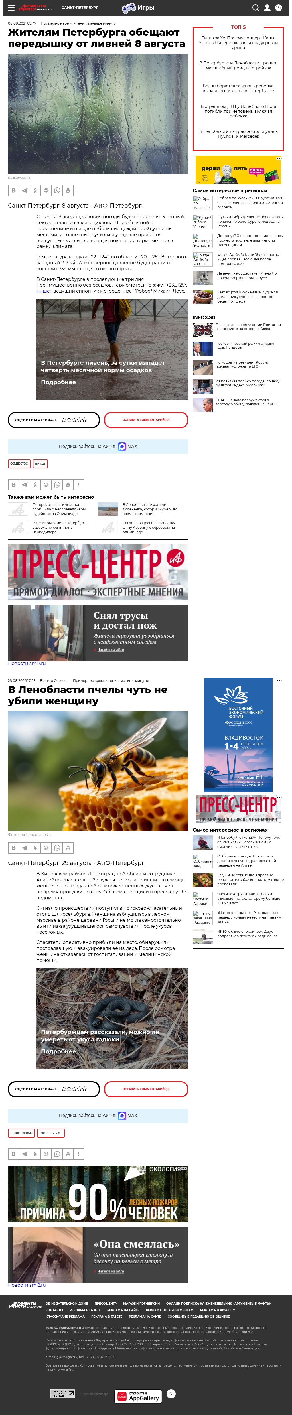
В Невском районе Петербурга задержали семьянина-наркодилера (60, 527)
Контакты (54, 1310)
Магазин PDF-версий (141, 1303)
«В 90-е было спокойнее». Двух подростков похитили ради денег (247, 933)
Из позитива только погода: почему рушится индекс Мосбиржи (247, 383)
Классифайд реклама (65, 1317)
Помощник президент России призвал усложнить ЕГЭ (242, 364)
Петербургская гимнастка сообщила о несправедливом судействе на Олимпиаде (59, 509)
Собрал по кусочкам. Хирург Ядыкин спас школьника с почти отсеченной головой (250, 202)
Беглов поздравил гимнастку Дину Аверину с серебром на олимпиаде (149, 527)
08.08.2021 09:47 (22, 23)
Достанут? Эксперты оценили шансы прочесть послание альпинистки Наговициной (250, 240)
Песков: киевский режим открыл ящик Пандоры (245, 346)
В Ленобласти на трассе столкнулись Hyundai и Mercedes (238, 134)
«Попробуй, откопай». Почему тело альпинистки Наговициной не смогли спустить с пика (248, 842)
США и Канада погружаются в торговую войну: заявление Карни (246, 402)
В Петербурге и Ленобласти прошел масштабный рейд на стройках (238, 65)
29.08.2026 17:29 (21, 680)
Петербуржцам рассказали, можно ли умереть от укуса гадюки (100, 1036)
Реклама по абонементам (170, 1310)
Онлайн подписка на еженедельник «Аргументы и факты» (218, 1303)
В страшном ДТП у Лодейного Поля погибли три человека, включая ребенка (238, 111)
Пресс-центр (106, 1303)
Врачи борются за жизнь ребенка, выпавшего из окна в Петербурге (238, 88)
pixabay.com (19, 177)
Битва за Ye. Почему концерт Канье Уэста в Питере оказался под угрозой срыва (238, 43)
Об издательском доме (67, 1303)
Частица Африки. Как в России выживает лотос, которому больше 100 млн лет (248, 898)
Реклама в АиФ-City (217, 1310)
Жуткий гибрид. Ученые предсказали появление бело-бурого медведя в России (250, 221)
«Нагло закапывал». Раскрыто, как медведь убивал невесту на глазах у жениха (249, 917)
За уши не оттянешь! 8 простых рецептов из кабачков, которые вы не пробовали (250, 879)
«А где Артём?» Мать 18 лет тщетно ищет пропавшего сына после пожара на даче (248, 259)
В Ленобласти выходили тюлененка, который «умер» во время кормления (150, 509)
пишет (44, 291)
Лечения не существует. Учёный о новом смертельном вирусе (247, 275)
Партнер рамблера (94, 1394)
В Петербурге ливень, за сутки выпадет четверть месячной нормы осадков (103, 366)
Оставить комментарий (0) (146, 420)
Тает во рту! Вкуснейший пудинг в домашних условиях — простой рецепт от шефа (247, 296)
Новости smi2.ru (27, 663)
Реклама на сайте (123, 1310)
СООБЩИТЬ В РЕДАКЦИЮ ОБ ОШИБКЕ (199, 1317)
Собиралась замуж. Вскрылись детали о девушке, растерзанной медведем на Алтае (246, 860)
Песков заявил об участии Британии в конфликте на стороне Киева (248, 327)
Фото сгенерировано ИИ (30, 834)
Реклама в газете (85, 1310)
